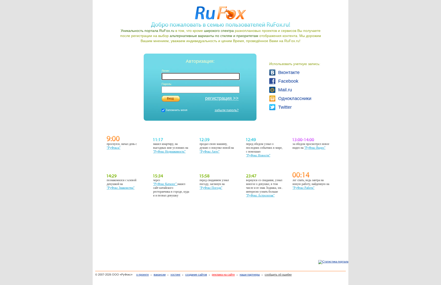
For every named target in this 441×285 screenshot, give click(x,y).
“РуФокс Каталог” (165, 184)
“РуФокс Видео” (314, 148)
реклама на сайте (223, 274)
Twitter (282, 107)
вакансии (160, 274)
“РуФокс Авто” (209, 151)
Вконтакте (282, 72)
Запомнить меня (176, 109)
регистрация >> (222, 98)
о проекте (142, 274)
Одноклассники (282, 98)
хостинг (175, 274)
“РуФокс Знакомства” (120, 188)
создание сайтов (196, 274)
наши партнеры (250, 274)
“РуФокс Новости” (258, 155)
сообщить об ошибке (278, 274)
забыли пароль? (227, 110)
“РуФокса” (113, 148)
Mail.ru (282, 89)
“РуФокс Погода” (211, 188)
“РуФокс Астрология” (260, 195)
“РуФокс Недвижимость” (169, 151)
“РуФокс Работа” (303, 188)
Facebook (282, 81)
